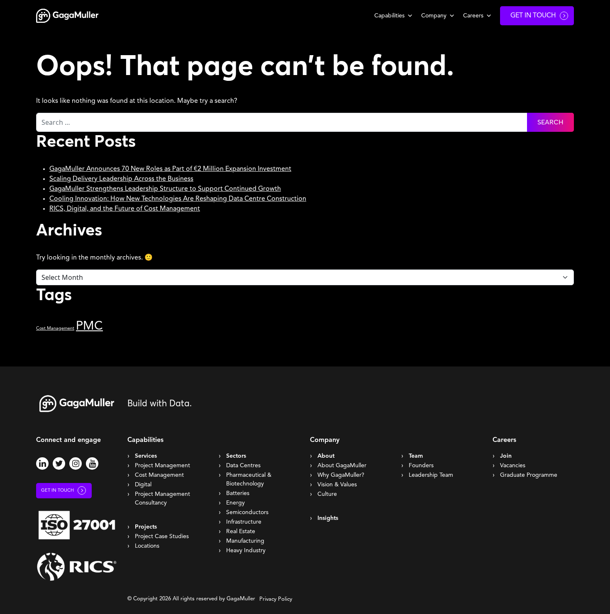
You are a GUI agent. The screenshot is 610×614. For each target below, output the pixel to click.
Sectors (236, 456)
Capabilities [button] (389, 16)
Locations (147, 546)
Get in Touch (533, 15)
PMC (89, 326)
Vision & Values (337, 485)
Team (416, 456)
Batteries (237, 493)
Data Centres (243, 465)
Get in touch (57, 490)
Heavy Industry (246, 550)
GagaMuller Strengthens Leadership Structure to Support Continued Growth (165, 189)
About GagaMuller (341, 465)
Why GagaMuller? (340, 475)
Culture (327, 494)
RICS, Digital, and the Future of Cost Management (124, 209)
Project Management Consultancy (162, 498)
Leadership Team (431, 475)
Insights (327, 518)
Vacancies (512, 465)
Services (146, 456)
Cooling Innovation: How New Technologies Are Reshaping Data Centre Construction (177, 199)
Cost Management (55, 328)
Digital (143, 485)
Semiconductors (247, 512)
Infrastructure (243, 522)
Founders (421, 465)
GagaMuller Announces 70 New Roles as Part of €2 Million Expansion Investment (170, 169)
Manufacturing (245, 541)
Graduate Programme (528, 475)
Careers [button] (473, 16)
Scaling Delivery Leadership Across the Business (121, 179)
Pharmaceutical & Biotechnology (248, 479)
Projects (146, 527)
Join (506, 456)
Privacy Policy (275, 599)
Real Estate (240, 531)
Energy (235, 503)
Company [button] (434, 16)
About (325, 456)
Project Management (162, 465)
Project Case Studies (162, 536)
